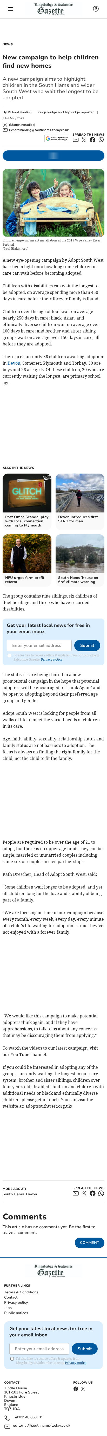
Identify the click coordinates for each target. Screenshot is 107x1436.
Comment (89, 1242)
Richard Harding (19, 112)
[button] (10, 9)
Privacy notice (51, 659)
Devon (14, 363)
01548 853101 (31, 1417)
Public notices (16, 1312)
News (8, 44)
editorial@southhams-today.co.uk (41, 1426)
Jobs (8, 1307)
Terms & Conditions (21, 1292)
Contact (10, 1297)
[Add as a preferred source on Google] (56, 138)
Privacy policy (16, 1302)
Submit (87, 645)
